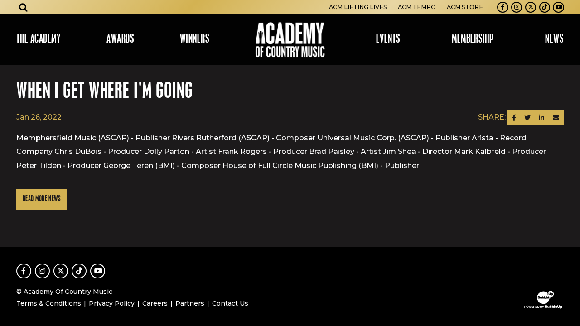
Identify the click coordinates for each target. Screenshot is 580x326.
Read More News (42, 199)
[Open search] (23, 7)
